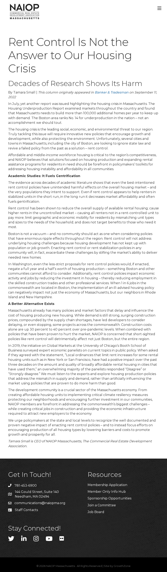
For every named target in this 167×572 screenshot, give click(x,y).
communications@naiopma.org (39, 503)
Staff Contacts (26, 510)
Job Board (96, 512)
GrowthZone (122, 566)
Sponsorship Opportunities (109, 498)
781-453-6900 (25, 485)
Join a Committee (102, 505)
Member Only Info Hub (107, 492)
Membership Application (107, 485)
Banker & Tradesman (112, 92)
